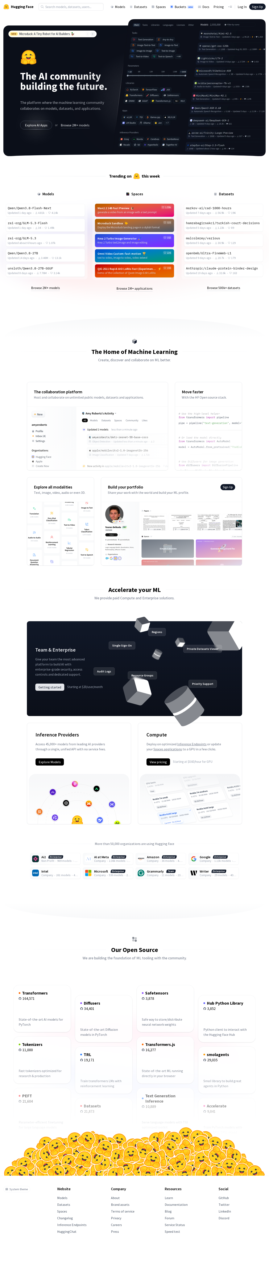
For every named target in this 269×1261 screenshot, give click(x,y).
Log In (242, 7)
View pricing (158, 762)
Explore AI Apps (36, 125)
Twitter (224, 1204)
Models (120, 7)
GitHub (224, 1198)
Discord (224, 1218)
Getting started (49, 687)
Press (115, 1231)
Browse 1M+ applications (134, 288)
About (115, 1198)
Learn (169, 1198)
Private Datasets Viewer (202, 649)
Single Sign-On (122, 645)
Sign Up (257, 7)
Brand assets (120, 1204)
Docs (205, 7)
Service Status (175, 1225)
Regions (157, 632)
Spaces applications (167, 749)
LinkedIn (225, 1211)
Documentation (176, 1204)
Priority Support (202, 684)
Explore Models (50, 762)
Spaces (161, 7)
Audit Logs (104, 671)
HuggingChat (66, 1231)
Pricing (219, 7)
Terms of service (122, 1211)
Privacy (116, 1218)
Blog (168, 1211)
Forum (169, 1218)
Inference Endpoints (192, 744)
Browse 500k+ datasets (223, 288)
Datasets (140, 7)
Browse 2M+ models (75, 125)
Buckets (184, 7)
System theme (18, 1189)
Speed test (172, 1231)
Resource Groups (142, 675)
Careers (116, 1225)
